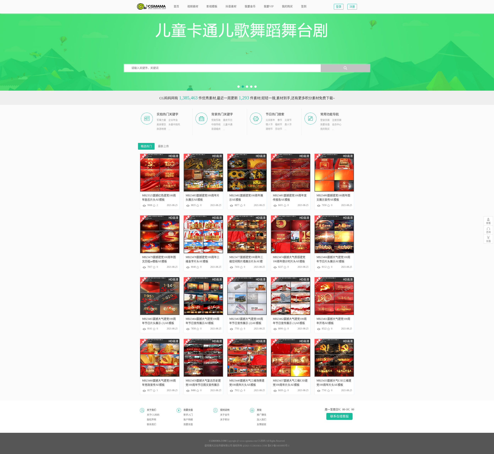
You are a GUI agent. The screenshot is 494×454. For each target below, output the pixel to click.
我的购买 (325, 129)
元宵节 (288, 120)
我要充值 (325, 124)
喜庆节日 (227, 120)
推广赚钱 (261, 414)
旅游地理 (161, 129)
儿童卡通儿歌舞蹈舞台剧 (247, 52)
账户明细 (188, 419)
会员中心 (336, 124)
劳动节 (278, 129)
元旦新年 (270, 120)
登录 (338, 6)
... (169, 129)
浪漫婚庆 (216, 129)
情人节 (269, 124)
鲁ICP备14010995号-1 (278, 445)
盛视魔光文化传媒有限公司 (218, 445)
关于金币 (224, 414)
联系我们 (151, 424)
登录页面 (325, 120)
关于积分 (224, 419)
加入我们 (261, 419)
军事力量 (161, 120)
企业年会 (173, 120)
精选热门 (146, 146)
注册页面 (336, 120)
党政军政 (216, 120)
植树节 (278, 124)
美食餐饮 (161, 124)
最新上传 (163, 146)
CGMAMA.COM (258, 445)
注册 (352, 6)
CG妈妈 (262, 441)
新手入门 (188, 414)
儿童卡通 (227, 124)
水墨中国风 (174, 124)
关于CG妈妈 (153, 414)
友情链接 (261, 424)
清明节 (269, 129)
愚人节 (288, 124)
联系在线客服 (339, 416)
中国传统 (216, 124)
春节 (279, 120)
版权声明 (151, 419)
